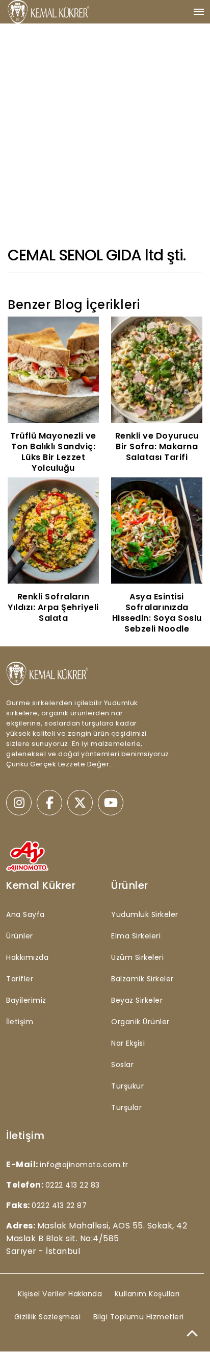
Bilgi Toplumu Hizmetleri (138, 1317)
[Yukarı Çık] (192, 1334)
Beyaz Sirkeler (137, 1000)
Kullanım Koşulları (147, 1294)
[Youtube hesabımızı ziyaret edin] (110, 802)
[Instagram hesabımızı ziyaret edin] (19, 802)
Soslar (122, 1064)
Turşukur (127, 1086)
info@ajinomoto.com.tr (84, 1165)
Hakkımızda (27, 957)
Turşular (126, 1107)
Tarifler (19, 979)
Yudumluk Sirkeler (144, 914)
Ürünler (19, 936)
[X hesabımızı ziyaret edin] (80, 802)
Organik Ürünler (140, 1022)
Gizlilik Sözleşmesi (47, 1317)
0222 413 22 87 (59, 1205)
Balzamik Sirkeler (142, 979)
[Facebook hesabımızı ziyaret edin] (49, 802)
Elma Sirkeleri (136, 936)
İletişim (19, 1022)
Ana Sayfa (25, 914)
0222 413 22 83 (72, 1185)
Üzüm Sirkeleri (137, 957)
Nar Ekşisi (128, 1043)
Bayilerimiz (26, 1000)
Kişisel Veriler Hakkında (60, 1294)
